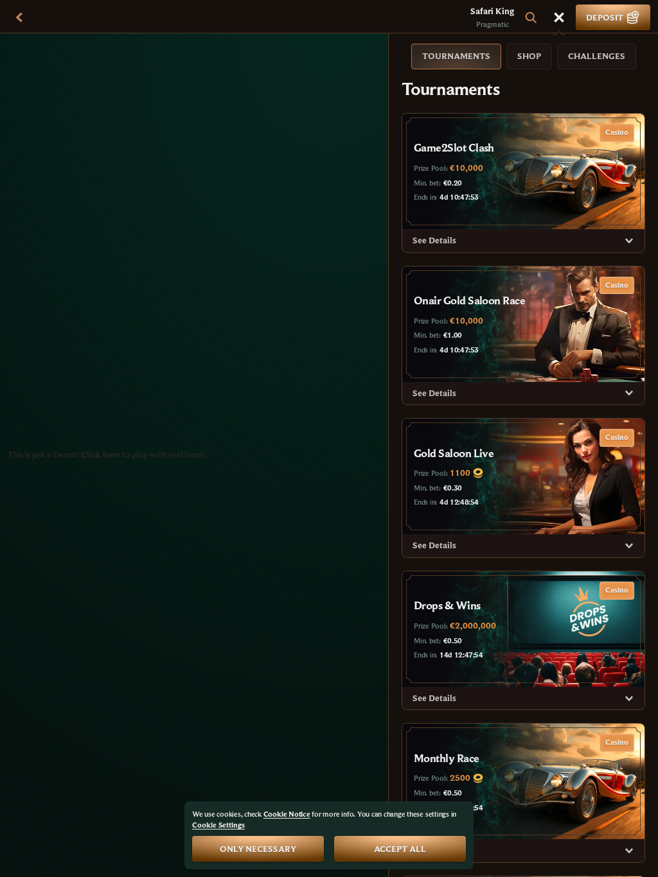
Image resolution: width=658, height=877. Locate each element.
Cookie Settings (218, 825)
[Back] (19, 17)
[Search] (530, 17)
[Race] (559, 17)
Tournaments (456, 56)
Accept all (400, 849)
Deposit (604, 17)
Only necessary (258, 849)
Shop (529, 56)
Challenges (596, 56)
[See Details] (629, 241)
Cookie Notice (286, 814)
